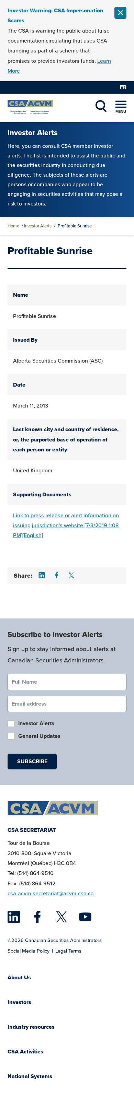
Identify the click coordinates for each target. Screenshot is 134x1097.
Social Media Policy (28, 951)
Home (13, 226)
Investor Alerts (38, 226)
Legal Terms (68, 951)
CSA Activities (25, 1051)
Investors (19, 1002)
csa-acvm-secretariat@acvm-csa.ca (51, 893)
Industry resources (31, 1027)
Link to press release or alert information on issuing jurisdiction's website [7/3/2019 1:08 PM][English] (66, 525)
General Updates (39, 736)
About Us (19, 977)
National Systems (30, 1076)
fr (123, 87)
